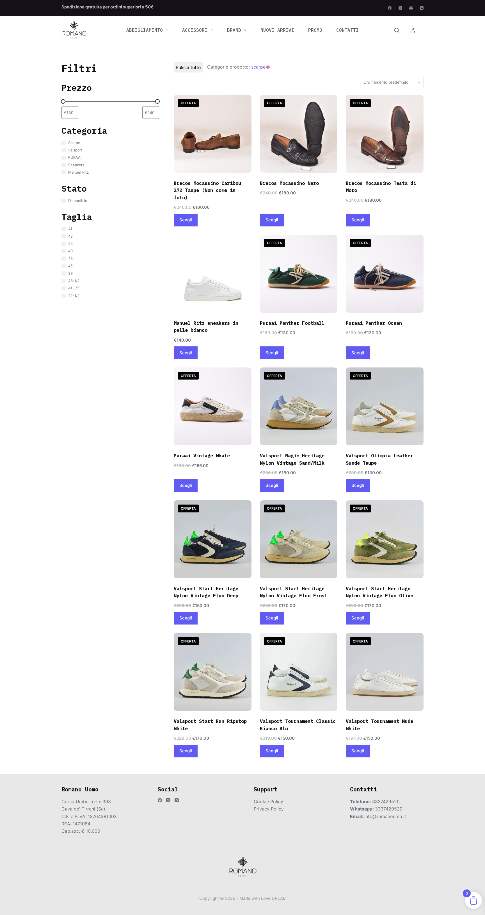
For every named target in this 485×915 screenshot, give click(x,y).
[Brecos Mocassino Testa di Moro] (385, 134)
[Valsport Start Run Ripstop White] (212, 672)
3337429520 (386, 801)
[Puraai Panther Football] (299, 274)
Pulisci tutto (188, 67)
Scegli (185, 219)
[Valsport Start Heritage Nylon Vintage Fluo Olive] (385, 539)
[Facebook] (390, 8)
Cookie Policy (268, 801)
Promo (315, 30)
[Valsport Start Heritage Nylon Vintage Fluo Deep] (212, 539)
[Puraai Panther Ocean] (385, 274)
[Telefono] (422, 8)
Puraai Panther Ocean (374, 323)
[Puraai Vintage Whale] (212, 406)
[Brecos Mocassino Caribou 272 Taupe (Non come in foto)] (212, 134)
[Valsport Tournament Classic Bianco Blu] (299, 672)
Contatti (347, 30)
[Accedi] (412, 30)
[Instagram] (400, 8)
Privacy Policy (269, 809)
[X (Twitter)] (168, 800)
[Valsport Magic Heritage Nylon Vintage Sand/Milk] (299, 406)
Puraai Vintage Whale (202, 456)
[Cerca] (396, 30)
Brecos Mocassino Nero (289, 183)
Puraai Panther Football (292, 323)
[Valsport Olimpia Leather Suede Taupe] (385, 406)
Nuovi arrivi (277, 30)
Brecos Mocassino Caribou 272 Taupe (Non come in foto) (207, 190)
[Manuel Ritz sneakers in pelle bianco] (212, 274)
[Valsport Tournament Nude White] (385, 672)
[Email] (411, 8)
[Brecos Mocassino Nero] (299, 134)
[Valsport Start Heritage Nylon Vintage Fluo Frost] (299, 539)
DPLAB (279, 898)
